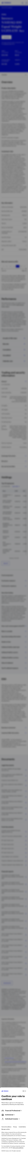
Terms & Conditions (6, 1126)
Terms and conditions (18, 1147)
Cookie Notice (22, 1126)
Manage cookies (5, 1129)
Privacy (15, 1126)
